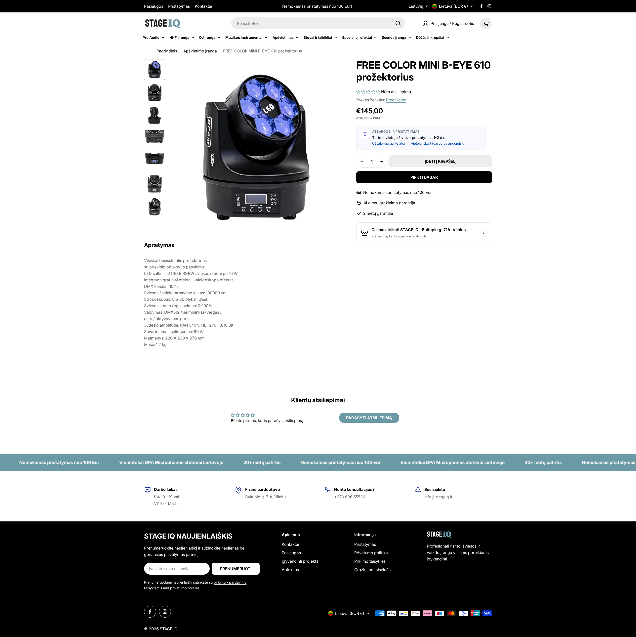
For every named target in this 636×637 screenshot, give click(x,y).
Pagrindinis (167, 50)
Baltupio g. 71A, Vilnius (265, 496)
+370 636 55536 (349, 496)
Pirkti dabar (424, 177)
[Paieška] (398, 23)
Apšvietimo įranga (200, 50)
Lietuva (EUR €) (453, 6)
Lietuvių (416, 6)
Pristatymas (179, 6)
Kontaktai (203, 6)
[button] (368, 91)
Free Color (396, 99)
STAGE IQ (168, 628)
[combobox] (318, 23)
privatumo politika (184, 588)
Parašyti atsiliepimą (369, 417)
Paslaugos (153, 6)
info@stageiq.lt (438, 496)
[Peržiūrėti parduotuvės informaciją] (484, 233)
